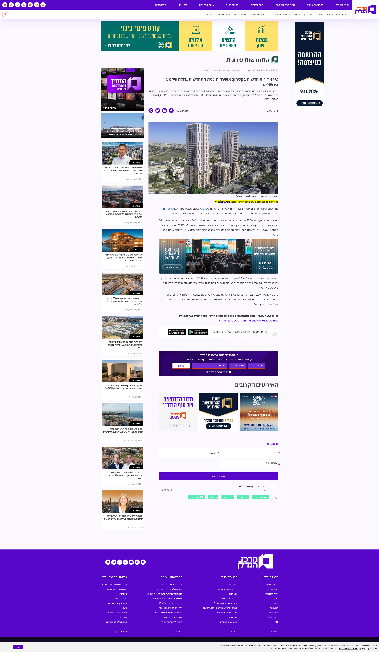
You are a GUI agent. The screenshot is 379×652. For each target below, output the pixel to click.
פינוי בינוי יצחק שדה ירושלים (252, 486)
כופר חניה (233, 593)
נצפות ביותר (136, 162)
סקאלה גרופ (240, 14)
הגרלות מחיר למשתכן (228, 598)
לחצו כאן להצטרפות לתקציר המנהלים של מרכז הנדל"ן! (248, 320)
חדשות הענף (232, 4)
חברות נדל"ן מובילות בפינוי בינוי (169, 589)
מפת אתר (274, 607)
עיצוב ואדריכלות (206, 4)
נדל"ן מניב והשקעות (285, 4)
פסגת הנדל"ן (273, 617)
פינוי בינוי (204, 208)
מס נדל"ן (123, 593)
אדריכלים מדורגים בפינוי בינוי (170, 607)
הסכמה (17, 647)
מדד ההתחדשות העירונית (338, 14)
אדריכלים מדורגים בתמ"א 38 (170, 603)
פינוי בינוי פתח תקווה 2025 (226, 612)
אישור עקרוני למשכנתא (117, 603)
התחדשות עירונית (315, 4)
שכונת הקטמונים (260, 497)
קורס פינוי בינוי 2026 (260, 14)
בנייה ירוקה (232, 584)
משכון (124, 607)
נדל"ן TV (183, 4)
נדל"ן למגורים (342, 4)
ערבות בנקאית (121, 598)
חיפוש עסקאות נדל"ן (228, 621)
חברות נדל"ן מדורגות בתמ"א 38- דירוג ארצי (164, 593)
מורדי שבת (243, 497)
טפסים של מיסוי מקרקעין (116, 621)
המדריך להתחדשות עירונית (287, 14)
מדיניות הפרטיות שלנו (348, 648)
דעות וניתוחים (256, 4)
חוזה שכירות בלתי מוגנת (117, 612)
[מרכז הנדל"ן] (365, 10)
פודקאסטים (161, 4)
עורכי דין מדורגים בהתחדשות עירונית (167, 598)
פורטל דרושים (223, 14)
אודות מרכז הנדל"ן (313, 14)
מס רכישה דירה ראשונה (117, 589)
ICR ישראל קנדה (196, 497)
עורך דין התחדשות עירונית (172, 617)
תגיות (276, 603)
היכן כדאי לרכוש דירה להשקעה (114, 584)
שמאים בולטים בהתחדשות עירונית (168, 612)
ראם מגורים (227, 497)
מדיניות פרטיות (272, 584)
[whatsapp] (150, 110)
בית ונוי (137, 249)
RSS (276, 621)
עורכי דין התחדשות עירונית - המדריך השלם (220, 607)
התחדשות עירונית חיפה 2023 (224, 603)
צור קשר (209, 14)
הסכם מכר (122, 617)
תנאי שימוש (273, 612)
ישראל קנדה (167, 208)
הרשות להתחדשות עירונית (171, 621)
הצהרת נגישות (272, 589)
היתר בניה (233, 617)
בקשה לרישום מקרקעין (227, 589)
